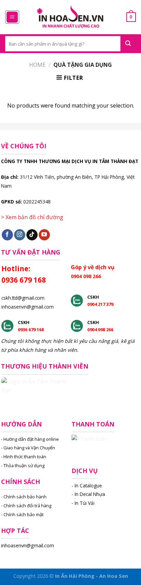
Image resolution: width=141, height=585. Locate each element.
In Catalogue (88, 485)
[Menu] (12, 17)
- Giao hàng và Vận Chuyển (28, 448)
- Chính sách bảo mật (22, 514)
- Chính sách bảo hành (24, 497)
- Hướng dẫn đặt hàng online (30, 439)
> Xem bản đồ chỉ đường (32, 217)
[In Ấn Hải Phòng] (70, 17)
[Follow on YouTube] (44, 235)
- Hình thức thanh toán (23, 456)
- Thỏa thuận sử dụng (22, 465)
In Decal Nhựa (90, 494)
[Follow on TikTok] (32, 235)
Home (37, 65)
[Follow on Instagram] (19, 235)
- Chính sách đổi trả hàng (26, 505)
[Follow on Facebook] (7, 235)
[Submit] (128, 43)
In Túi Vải (84, 503)
